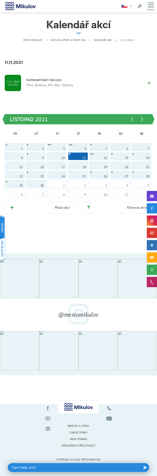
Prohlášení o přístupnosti (78, 445)
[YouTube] (152, 233)
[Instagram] (152, 220)
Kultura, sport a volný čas (68, 40)
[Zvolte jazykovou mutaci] (128, 6)
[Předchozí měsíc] (132, 119)
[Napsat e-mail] (109, 418)
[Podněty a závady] (152, 270)
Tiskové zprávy (78, 432)
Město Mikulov (33, 40)
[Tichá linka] (152, 282)
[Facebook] (152, 208)
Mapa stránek (78, 439)
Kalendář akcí (103, 40)
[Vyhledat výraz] (140, 6)
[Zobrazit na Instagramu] (19, 278)
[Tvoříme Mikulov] (152, 245)
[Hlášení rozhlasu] (152, 257)
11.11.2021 (127, 40)
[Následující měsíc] (142, 119)
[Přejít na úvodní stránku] (20, 6)
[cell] (15, 147)
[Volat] (109, 408)
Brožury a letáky (79, 425)
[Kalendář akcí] (152, 196)
